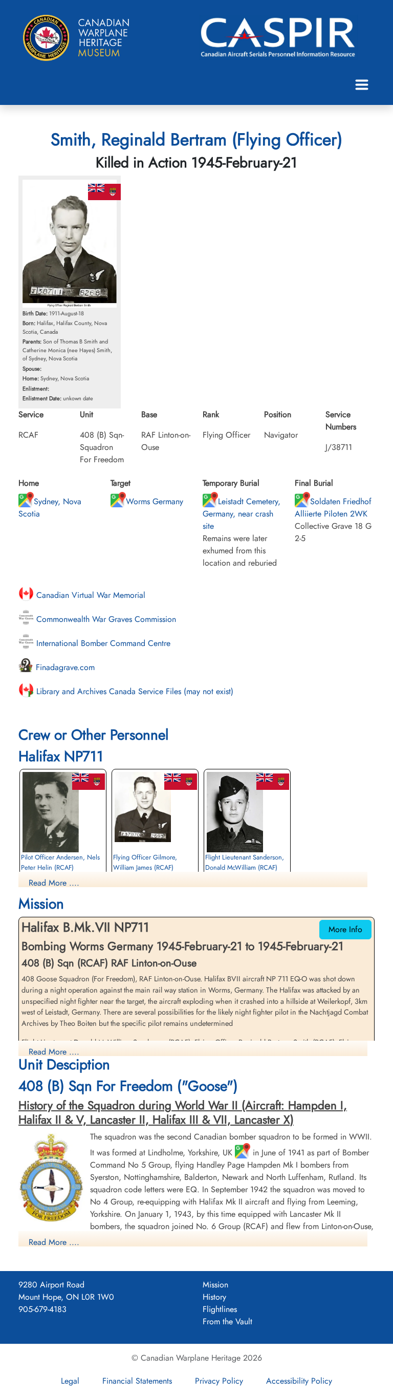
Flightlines (220, 1309)
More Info (345, 929)
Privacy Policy (219, 1381)
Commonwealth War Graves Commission (105, 619)
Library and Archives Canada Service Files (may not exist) (133, 691)
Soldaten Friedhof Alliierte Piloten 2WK (333, 508)
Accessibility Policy (299, 1381)
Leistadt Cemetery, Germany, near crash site (241, 514)
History (214, 1297)
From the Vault (227, 1321)
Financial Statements (137, 1381)
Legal (70, 1381)
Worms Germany (154, 501)
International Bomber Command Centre (102, 643)
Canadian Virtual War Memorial (89, 595)
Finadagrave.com (64, 667)
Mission (215, 1285)
